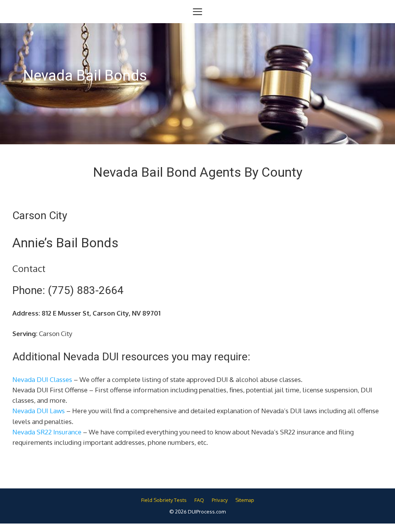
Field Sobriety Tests (164, 500)
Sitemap (244, 500)
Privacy (220, 500)
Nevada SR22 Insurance (46, 432)
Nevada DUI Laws (38, 411)
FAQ (199, 500)
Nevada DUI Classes (42, 379)
